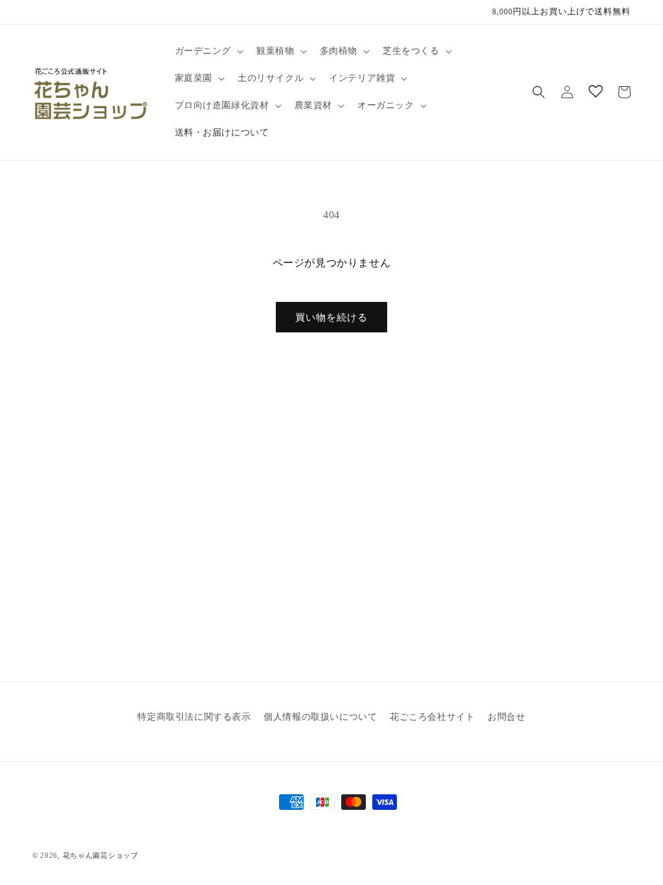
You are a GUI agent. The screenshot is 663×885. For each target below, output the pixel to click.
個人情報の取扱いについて (320, 717)
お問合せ (506, 717)
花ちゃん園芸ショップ (101, 855)
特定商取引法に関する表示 (194, 717)
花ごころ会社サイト (432, 717)
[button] (208, 51)
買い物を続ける (331, 317)
